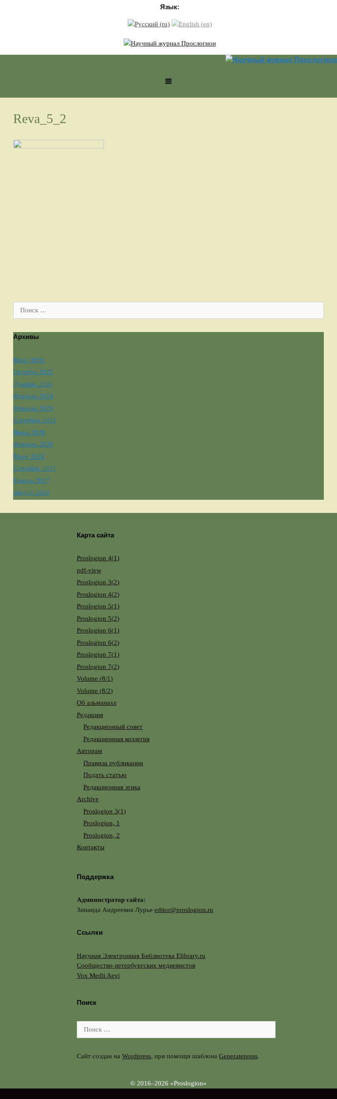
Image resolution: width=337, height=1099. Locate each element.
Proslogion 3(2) (98, 582)
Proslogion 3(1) (104, 811)
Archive (88, 798)
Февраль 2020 (33, 444)
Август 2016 (31, 492)
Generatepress (238, 1056)
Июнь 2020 (29, 432)
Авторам (89, 750)
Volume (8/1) (95, 678)
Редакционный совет (113, 726)
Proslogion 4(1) (98, 558)
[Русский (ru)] (149, 23)
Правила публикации (113, 763)
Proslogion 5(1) (98, 606)
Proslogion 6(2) (98, 642)
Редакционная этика (111, 787)
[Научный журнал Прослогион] (170, 42)
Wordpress (136, 1056)
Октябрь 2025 (33, 371)
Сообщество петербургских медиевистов (136, 965)
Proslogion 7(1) (98, 654)
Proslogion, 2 (101, 835)
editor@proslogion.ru (183, 909)
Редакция (90, 714)
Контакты (90, 847)
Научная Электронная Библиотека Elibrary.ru (141, 955)
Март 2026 (28, 360)
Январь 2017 (31, 480)
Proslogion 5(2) (98, 618)
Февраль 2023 (33, 408)
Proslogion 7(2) (98, 666)
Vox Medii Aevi (98, 975)
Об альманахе (97, 702)
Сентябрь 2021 (34, 420)
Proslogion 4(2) (98, 594)
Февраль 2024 (33, 395)
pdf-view (89, 570)
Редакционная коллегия (116, 738)
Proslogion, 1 (101, 823)
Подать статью (104, 774)
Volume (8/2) (95, 690)
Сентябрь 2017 (34, 468)
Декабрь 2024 (33, 384)
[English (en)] (192, 23)
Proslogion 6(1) (98, 630)
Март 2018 (28, 456)
